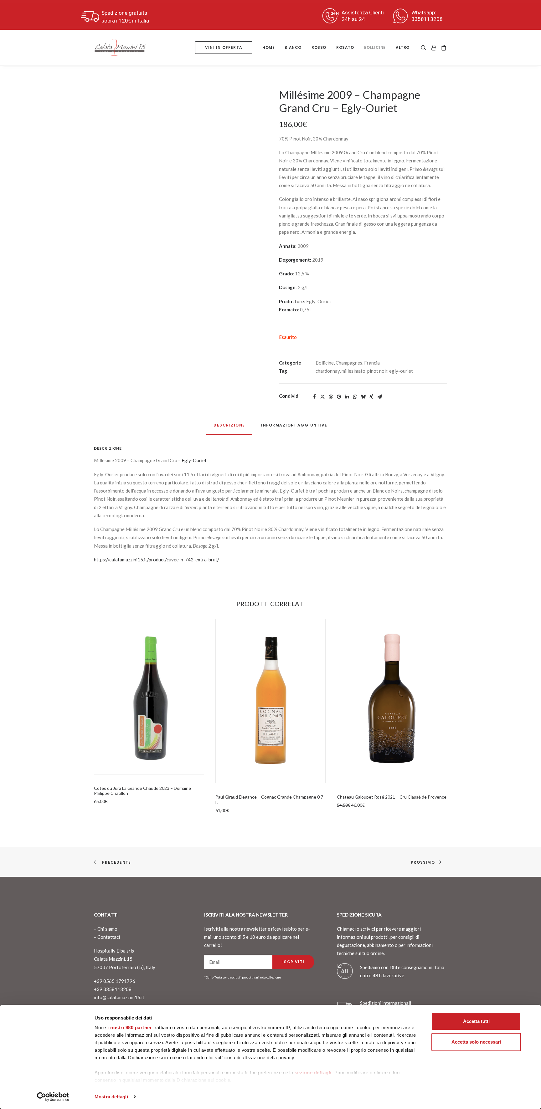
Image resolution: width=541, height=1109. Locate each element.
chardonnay (328, 371)
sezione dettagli (313, 1072)
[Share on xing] (371, 397)
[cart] (443, 47)
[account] (434, 47)
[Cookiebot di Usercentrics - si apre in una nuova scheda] (53, 1096)
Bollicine (375, 47)
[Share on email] (379, 397)
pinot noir (377, 371)
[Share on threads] (330, 397)
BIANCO (293, 47)
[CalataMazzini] (120, 47)
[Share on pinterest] (339, 397)
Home (268, 47)
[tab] (294, 427)
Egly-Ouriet (194, 460)
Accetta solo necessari (476, 1042)
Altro (403, 47)
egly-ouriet (401, 371)
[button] (425, 47)
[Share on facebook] (314, 397)
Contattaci (108, 937)
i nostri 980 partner (129, 1027)
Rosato (345, 47)
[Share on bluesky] (363, 397)
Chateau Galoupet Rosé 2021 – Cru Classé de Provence (391, 797)
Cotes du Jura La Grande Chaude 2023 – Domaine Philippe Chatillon (142, 790)
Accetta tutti (476, 1021)
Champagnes (349, 362)
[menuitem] (224, 47)
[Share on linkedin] (347, 397)
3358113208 (427, 19)
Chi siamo (107, 929)
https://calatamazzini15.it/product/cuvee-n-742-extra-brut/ (156, 559)
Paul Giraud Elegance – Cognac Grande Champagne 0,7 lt (269, 799)
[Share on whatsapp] (355, 397)
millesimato (353, 371)
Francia (372, 362)
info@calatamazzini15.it (119, 997)
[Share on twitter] (322, 397)
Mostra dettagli (111, 1096)
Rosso (319, 47)
